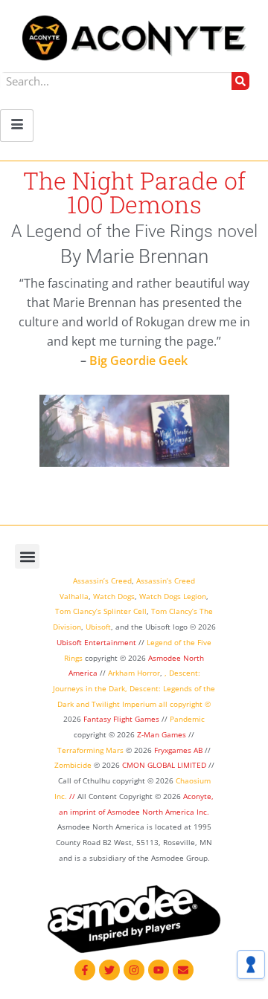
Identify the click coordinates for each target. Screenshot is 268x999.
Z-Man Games (161, 734)
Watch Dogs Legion (172, 596)
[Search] (240, 81)
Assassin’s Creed (102, 580)
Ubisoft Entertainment (96, 642)
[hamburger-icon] (17, 125)
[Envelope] (183, 970)
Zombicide (73, 765)
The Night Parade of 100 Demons (134, 192)
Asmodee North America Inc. (158, 811)
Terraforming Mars (90, 750)
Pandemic (187, 719)
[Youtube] (158, 970)
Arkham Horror (134, 672)
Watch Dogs (114, 596)
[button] (27, 556)
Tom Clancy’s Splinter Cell (101, 611)
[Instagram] (134, 970)
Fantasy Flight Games (121, 719)
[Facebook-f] (84, 970)
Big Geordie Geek (138, 360)
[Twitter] (109, 970)
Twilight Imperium (124, 704)
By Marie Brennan (134, 256)
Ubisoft (98, 626)
